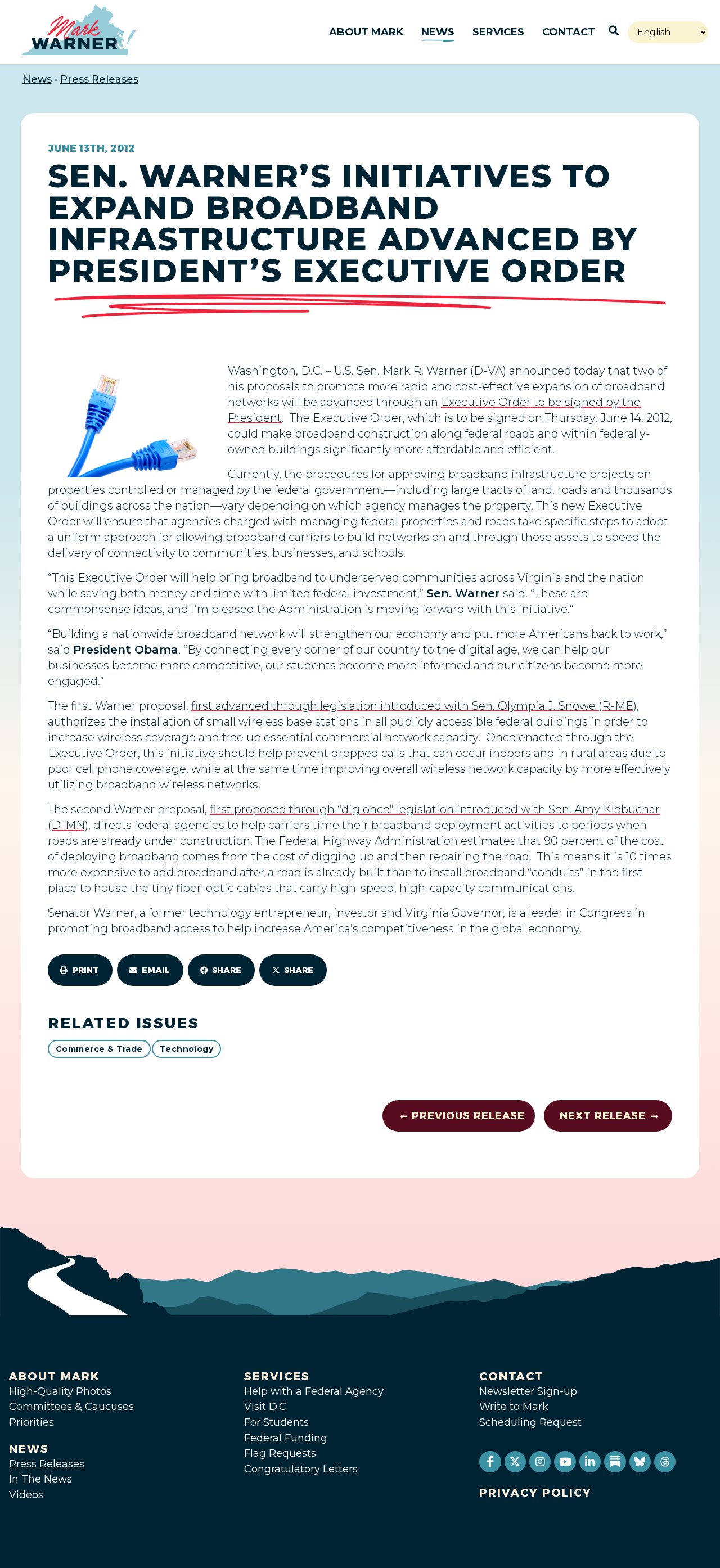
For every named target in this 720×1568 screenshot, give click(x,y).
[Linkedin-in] (590, 1461)
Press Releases (99, 79)
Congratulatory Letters (301, 1469)
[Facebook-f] (490, 1461)
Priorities (31, 1422)
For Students (276, 1422)
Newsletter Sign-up (528, 1391)
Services (498, 32)
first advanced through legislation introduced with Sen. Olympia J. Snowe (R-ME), (415, 706)
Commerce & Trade (99, 1049)
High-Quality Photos (60, 1391)
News (437, 32)
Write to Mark (513, 1406)
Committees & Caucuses (71, 1406)
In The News (40, 1479)
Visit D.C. (266, 1406)
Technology (186, 1049)
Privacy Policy (535, 1492)
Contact (568, 32)
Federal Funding (285, 1438)
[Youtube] (564, 1461)
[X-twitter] (515, 1461)
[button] (80, 970)
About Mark (366, 32)
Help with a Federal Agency (314, 1391)
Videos (26, 1495)
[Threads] (665, 1461)
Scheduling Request (530, 1422)
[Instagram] (540, 1461)
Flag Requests (280, 1453)
